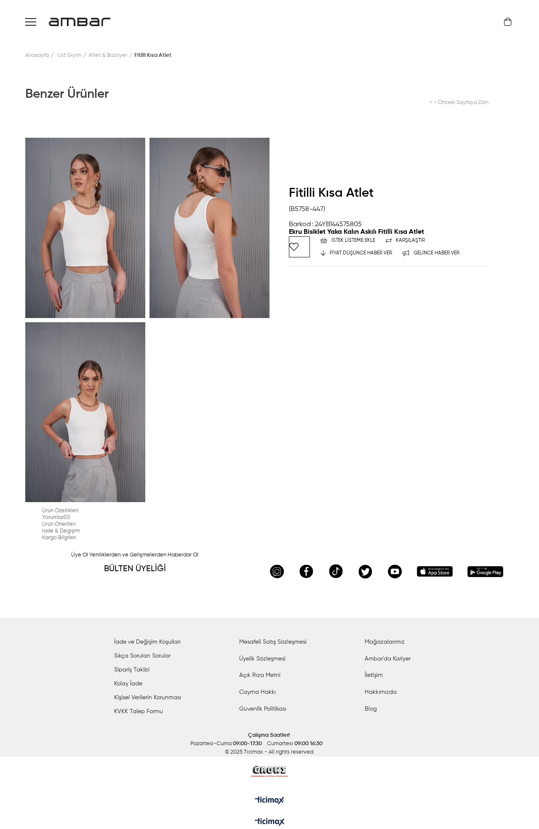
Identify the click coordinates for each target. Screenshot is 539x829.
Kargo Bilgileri (59, 537)
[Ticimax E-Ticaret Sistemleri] (270, 822)
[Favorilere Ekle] (299, 246)
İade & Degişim (61, 531)
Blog (371, 709)
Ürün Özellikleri (60, 510)
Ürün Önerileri (59, 524)
